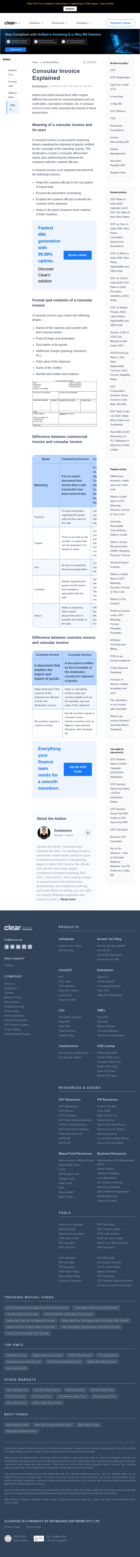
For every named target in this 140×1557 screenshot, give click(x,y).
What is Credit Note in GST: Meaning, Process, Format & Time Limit (119, 505)
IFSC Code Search (108, 1233)
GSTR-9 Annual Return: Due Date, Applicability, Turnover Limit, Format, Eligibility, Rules (120, 366)
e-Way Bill (116, 103)
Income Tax (103, 950)
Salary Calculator (107, 1271)
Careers (9, 992)
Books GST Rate (106, 1075)
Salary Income (105, 1120)
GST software (67, 985)
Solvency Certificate (108, 1186)
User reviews (11, 1001)
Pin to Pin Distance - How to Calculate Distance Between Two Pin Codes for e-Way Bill (120, 861)
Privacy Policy (12, 1526)
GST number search (109, 1229)
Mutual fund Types (69, 1164)
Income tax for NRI (108, 959)
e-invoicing (65, 995)
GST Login (65, 981)
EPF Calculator (105, 1276)
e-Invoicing (116, 96)
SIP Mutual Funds (69, 1174)
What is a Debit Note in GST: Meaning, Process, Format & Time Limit (119, 583)
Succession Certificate (110, 1182)
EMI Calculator (67, 1229)
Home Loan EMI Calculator (112, 1242)
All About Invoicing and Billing (118, 644)
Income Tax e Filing (70, 945)
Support (8, 965)
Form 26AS (103, 1110)
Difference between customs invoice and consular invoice (12, 108)
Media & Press (12, 997)
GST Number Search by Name (115, 1280)
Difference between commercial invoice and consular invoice (12, 95)
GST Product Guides (16, 1024)
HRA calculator (67, 1257)
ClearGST (103, 976)
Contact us (10, 988)
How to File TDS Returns (111, 1124)
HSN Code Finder (107, 1052)
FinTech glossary (14, 1015)
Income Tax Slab (106, 1106)
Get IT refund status (108, 1266)
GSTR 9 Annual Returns (72, 1124)
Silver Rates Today (69, 1276)
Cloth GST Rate (106, 1071)
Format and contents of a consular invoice (12, 84)
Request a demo (121, 22)
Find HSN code (106, 1257)
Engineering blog (14, 1006)
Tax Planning (66, 950)
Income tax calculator (71, 1224)
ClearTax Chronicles (16, 1020)
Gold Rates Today (69, 1271)
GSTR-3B (64, 1142)
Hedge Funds (66, 1178)
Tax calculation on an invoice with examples (118, 704)
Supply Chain (118, 172)
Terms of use (33, 1526)
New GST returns (69, 990)
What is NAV (66, 1196)
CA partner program (70, 1017)
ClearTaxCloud (67, 1030)
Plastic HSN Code (107, 1066)
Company (82, 22)
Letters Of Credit (106, 1200)
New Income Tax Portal (110, 1129)
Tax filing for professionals (74, 1052)
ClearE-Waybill (105, 981)
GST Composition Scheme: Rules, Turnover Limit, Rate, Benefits (119, 395)
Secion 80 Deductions (109, 954)
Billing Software (106, 1026)
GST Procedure (68, 1115)
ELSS (62, 1169)
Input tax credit (67, 999)
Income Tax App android (111, 945)
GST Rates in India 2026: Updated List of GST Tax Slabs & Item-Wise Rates (120, 208)
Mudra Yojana (105, 1168)
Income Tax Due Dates (110, 1142)
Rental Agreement (107, 1196)
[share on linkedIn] (87, 832)
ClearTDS (102, 990)
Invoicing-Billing (51, 62)
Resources (58, 22)
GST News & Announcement (75, 1120)
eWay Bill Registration (109, 995)
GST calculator (67, 1247)
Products (12, 22)
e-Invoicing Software (109, 985)
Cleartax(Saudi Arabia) (17, 1033)
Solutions (34, 22)
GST (113, 70)
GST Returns (117, 111)
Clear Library (11, 1011)
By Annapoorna (40, 86)
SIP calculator (67, 1242)
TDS (112, 118)
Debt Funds (65, 1183)
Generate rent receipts (110, 1238)
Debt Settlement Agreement (113, 1191)
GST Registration (120, 77)
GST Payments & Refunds (74, 1129)
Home (35, 62)
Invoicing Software (107, 1030)
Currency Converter (70, 1280)
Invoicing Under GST (71, 1133)
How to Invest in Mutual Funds (76, 1160)
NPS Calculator (106, 1247)
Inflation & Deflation (108, 1173)
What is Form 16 (106, 1115)
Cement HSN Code (108, 1057)
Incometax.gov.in (107, 1133)
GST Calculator (119, 829)
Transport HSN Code (109, 1061)
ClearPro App (66, 1035)
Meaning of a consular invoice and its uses (12, 73)
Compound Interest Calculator (114, 1285)
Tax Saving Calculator (109, 1262)
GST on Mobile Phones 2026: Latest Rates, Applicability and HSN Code (119, 316)
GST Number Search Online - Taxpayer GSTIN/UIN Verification (119, 768)
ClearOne (102, 1021)
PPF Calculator (105, 1224)
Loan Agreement (106, 1177)
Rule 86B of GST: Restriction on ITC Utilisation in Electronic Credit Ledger (120, 440)
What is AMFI (66, 1192)
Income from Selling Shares (113, 1138)
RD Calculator (67, 1262)
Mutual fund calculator (71, 1233)
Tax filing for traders (70, 1057)
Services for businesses (111, 1035)
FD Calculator (67, 1266)
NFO (61, 1187)
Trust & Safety (12, 1029)
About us (9, 983)
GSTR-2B (64, 1138)
